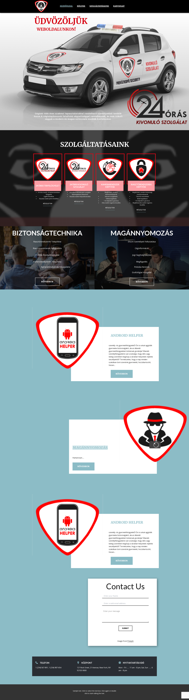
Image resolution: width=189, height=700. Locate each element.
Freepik (130, 641)
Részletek (47, 203)
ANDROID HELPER (127, 335)
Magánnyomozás (90, 447)
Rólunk (81, 6)
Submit (125, 628)
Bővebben (47, 281)
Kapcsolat (118, 6)
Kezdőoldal (66, 6)
